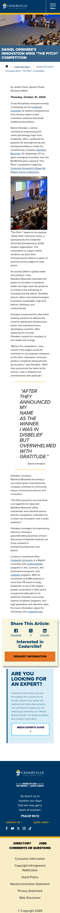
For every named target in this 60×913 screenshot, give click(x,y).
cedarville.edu (35, 611)
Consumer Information (30, 858)
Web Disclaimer (30, 897)
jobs (43, 843)
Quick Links (41, 822)
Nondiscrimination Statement (30, 884)
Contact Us (13, 822)
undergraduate (35, 564)
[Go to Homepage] (15, 8)
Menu (53, 8)
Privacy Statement (30, 891)
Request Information (30, 656)
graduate (15, 575)
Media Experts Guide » (30, 729)
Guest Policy (30, 877)
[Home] (7, 66)
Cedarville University (22, 560)
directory (22, 843)
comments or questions (30, 848)
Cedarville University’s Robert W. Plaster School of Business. (28, 170)
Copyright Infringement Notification (30, 867)
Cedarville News (22, 66)
